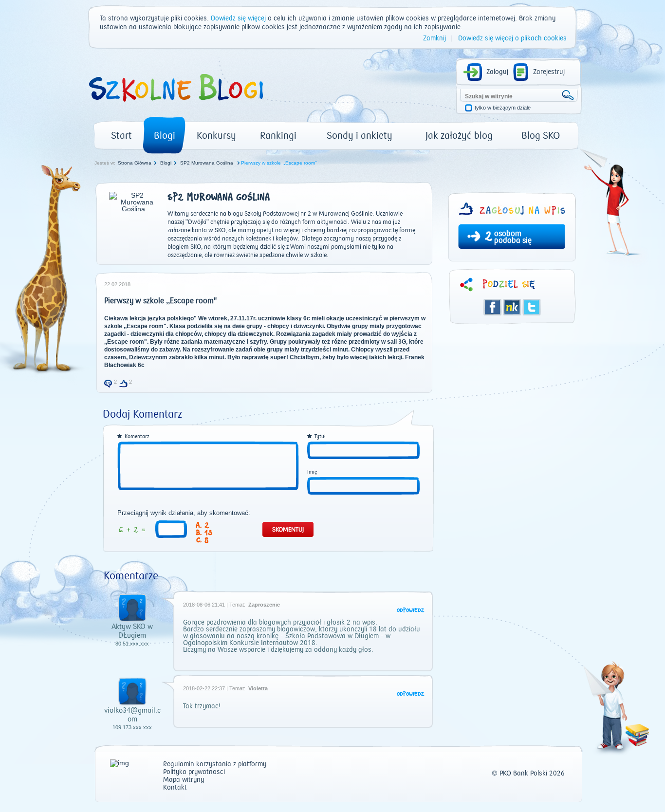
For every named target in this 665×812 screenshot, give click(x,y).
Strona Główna (134, 163)
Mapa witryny (183, 780)
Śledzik (512, 307)
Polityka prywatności (194, 772)
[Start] (175, 105)
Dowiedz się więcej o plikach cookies (512, 38)
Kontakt (175, 788)
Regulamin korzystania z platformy (214, 764)
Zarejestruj (549, 72)
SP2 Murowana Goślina (207, 163)
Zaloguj (497, 72)
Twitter (531, 307)
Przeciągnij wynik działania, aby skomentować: (183, 513)
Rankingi (278, 135)
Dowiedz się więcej (238, 18)
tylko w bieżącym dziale (503, 108)
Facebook (492, 307)
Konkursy (216, 135)
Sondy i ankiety (359, 135)
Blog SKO (540, 135)
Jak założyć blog (459, 135)
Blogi (164, 135)
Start (121, 135)
